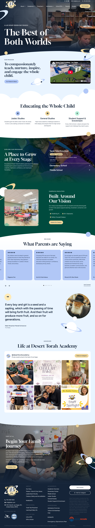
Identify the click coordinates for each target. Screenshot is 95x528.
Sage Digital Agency (52, 525)
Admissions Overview (54, 508)
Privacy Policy (72, 525)
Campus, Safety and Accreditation (35, 496)
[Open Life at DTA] (62, 6)
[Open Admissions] (53, 6)
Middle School (52, 494)
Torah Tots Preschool (32, 507)
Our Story (29, 489)
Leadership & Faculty (32, 494)
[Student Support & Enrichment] (77, 113)
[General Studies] (47, 113)
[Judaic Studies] (18, 113)
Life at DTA (29, 517)
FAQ (49, 513)
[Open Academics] (34, 6)
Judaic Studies (18, 118)
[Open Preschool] (43, 6)
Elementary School (53, 491)
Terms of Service (87, 525)
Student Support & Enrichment (77, 119)
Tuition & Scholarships (54, 510)
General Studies (47, 118)
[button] (14, 224)
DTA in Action (30, 519)
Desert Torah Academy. (13, 525)
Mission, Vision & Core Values (34, 491)
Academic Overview (53, 489)
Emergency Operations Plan (57, 521)
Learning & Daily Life (31, 510)
